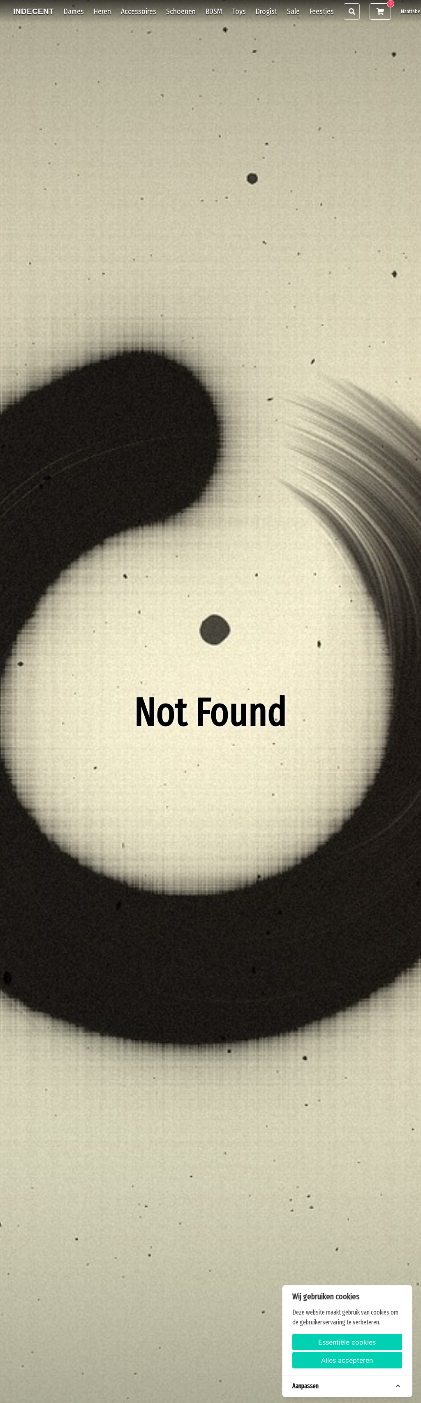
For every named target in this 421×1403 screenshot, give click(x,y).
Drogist (266, 11)
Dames (74, 11)
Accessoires (138, 11)
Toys (239, 11)
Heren (102, 11)
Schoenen (181, 11)
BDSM (214, 11)
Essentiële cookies (347, 1342)
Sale (293, 11)
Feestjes (322, 11)
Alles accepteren (347, 1360)
